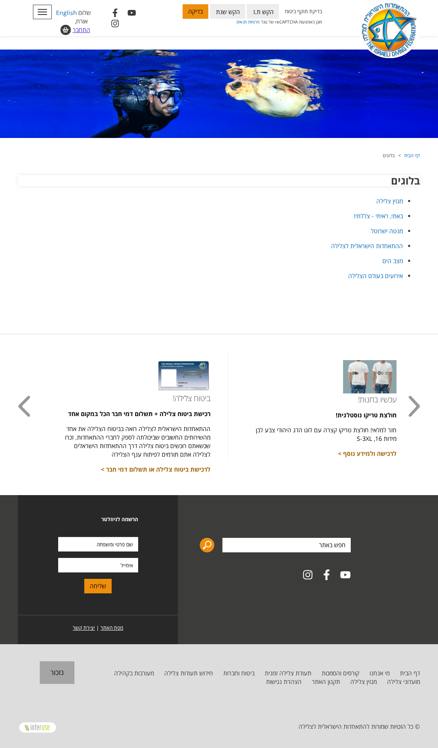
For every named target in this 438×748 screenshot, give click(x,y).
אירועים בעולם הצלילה (375, 276)
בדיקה (195, 11)
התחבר (81, 30)
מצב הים (392, 261)
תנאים (242, 22)
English (66, 13)
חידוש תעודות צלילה (188, 673)
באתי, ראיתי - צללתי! (378, 216)
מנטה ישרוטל (387, 231)
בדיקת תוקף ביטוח (303, 11)
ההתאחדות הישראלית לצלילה (367, 246)
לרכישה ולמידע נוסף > (367, 453)
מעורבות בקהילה (134, 673)
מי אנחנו (380, 673)
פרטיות (254, 22)
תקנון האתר (326, 682)
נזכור (57, 672)
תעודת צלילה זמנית (288, 673)
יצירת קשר (84, 627)
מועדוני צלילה (403, 682)
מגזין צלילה (389, 201)
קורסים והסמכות (340, 673)
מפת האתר (112, 627)
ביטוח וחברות (239, 673)
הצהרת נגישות (284, 682)
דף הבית (412, 155)
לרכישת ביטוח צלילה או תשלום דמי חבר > (155, 469)
